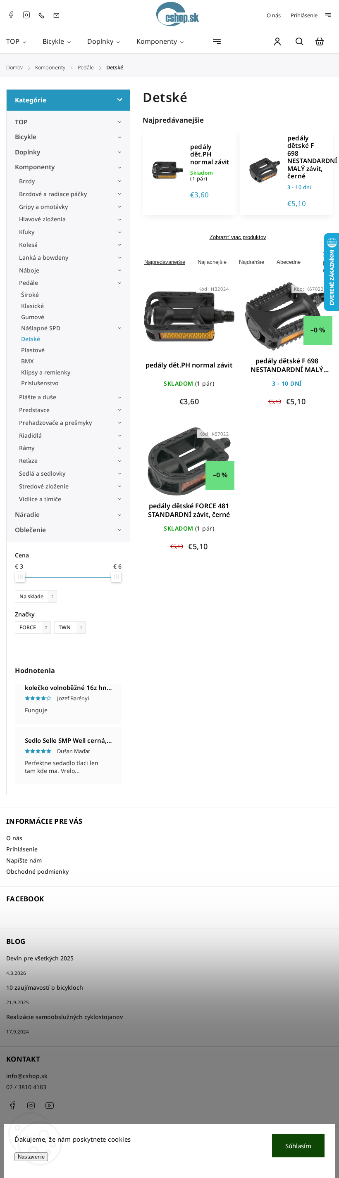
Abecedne (289, 262)
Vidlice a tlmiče (40, 499)
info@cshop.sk (27, 1076)
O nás (274, 15)
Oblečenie (30, 530)
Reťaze (28, 461)
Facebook (10, 14)
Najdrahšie (251, 262)
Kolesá (28, 245)
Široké (30, 295)
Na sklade (36, 596)
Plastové (33, 350)
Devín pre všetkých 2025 (40, 958)
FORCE (33, 627)
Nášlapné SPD (40, 328)
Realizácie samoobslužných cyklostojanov (64, 1017)
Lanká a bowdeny (43, 257)
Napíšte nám (24, 860)
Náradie (27, 514)
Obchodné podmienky (37, 871)
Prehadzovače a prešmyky (55, 423)
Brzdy (27, 181)
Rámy (26, 448)
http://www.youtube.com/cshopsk (49, 1105)
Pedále (28, 283)
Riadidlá (30, 435)
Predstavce (34, 410)
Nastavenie (31, 1157)
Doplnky (27, 152)
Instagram (26, 14)
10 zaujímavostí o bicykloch (44, 987)
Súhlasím (298, 1146)
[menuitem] (20, 41)
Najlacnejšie (212, 262)
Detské (30, 339)
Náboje (29, 270)
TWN (70, 627)
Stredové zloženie (44, 486)
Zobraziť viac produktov (238, 237)
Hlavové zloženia (42, 219)
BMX (27, 361)
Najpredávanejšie (164, 262)
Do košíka (169, 321)
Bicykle (25, 137)
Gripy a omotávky (43, 207)
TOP (21, 122)
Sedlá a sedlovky (42, 473)
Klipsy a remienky (45, 372)
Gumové (32, 317)
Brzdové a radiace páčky (53, 194)
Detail (209, 321)
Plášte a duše (37, 397)
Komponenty (35, 167)
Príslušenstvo (40, 383)
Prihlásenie (304, 15)
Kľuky (26, 232)
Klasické (32, 306)
